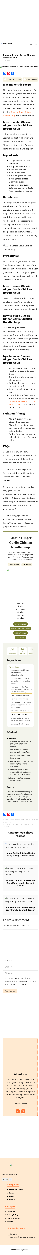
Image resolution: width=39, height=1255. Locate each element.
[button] (31, 44)
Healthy (12, 1199)
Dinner (11, 1196)
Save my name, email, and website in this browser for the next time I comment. (20, 981)
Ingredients (12, 653)
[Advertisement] (19, 21)
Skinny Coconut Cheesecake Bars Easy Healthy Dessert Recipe (20, 883)
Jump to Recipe (13, 79)
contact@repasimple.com (22, 1237)
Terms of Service (13, 1218)
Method (22, 653)
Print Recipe (31, 79)
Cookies (10, 1221)
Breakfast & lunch (16, 1190)
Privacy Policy (12, 1215)
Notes (31, 653)
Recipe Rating (9, 925)
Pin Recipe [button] (27, 565)
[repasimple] (6, 44)
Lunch (11, 1193)
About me (11, 1212)
